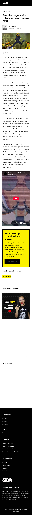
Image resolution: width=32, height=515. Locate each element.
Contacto (4, 468)
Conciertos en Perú (7, 443)
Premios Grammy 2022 (8, 449)
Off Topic (4, 430)
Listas (3, 433)
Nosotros (4, 462)
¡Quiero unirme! (12, 262)
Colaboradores (6, 465)
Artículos (4, 421)
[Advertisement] (16, 340)
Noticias (4, 418)
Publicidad (5, 471)
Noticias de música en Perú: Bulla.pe (11, 452)
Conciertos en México (8, 446)
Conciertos (6, 11)
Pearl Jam (7, 276)
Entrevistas (5, 424)
